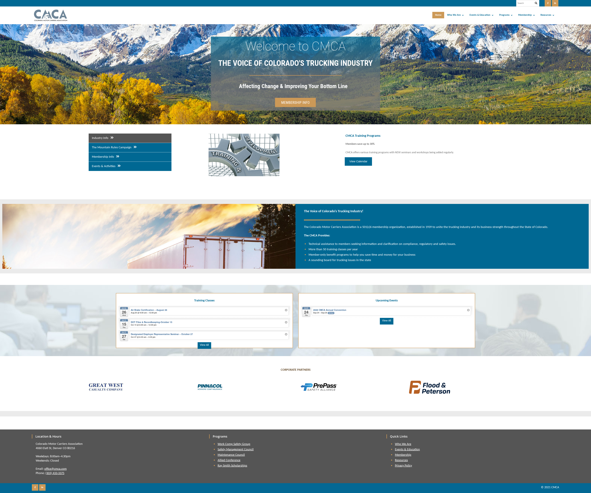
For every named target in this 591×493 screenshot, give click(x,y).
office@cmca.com (55, 469)
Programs (504, 15)
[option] (339, 155)
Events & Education (480, 15)
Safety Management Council (236, 449)
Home (438, 15)
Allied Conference (229, 460)
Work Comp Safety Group (234, 444)
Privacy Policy (403, 465)
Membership (525, 15)
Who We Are (454, 15)
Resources (546, 15)
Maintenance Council (231, 454)
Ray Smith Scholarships (232, 465)
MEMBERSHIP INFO (295, 102)
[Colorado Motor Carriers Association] (50, 15)
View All (204, 345)
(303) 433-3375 (54, 473)
